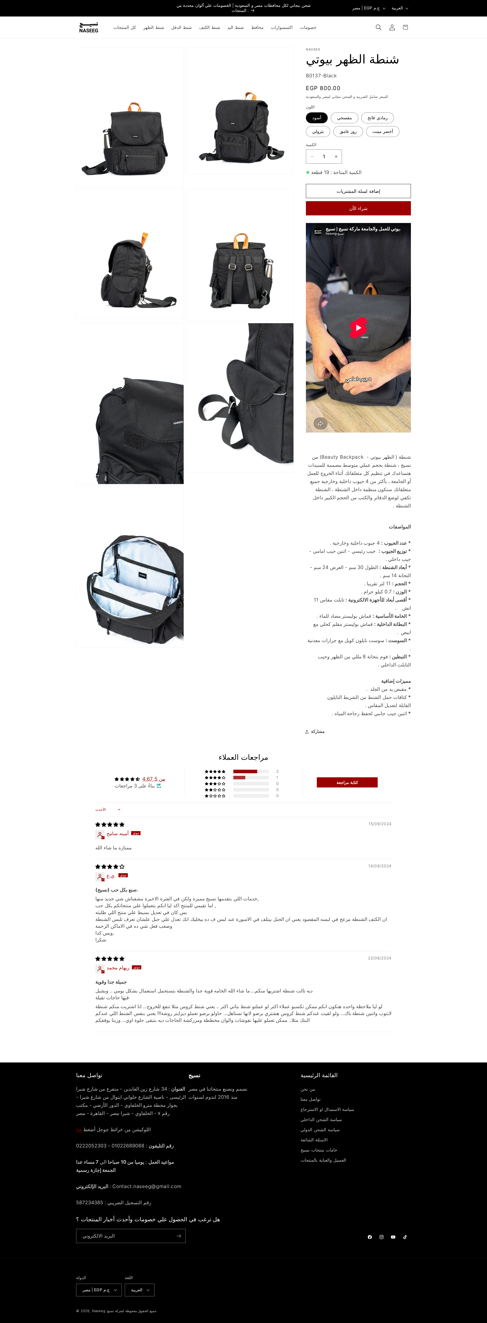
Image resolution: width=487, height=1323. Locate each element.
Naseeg (99, 1311)
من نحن (308, 1089)
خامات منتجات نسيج (319, 1150)
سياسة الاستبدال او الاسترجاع (327, 1109)
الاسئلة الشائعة (314, 1139)
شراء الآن (358, 208)
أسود (316, 117)
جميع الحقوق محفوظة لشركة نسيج (131, 1311)
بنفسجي (344, 117)
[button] (378, 27)
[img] (110, 824)
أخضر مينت (382, 131)
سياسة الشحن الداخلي (321, 1119)
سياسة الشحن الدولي (320, 1129)
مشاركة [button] (318, 731)
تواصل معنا (311, 1099)
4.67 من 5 (153, 779)
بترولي (318, 131)
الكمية (311, 144)
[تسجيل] (178, 1236)
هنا (79, 1129)
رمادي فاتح (377, 117)
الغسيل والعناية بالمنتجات (323, 1160)
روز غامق (348, 131)
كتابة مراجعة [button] (347, 782)
